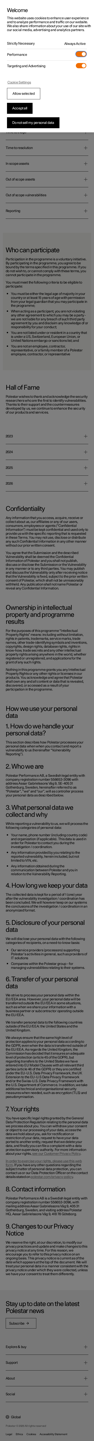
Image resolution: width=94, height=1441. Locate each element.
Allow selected (23, 93)
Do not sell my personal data (33, 122)
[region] (47, 66)
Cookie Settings (19, 82)
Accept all (19, 108)
